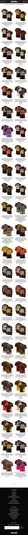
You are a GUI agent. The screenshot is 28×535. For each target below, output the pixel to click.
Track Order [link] (14, 500)
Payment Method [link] (14, 515)
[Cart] (26, 1)
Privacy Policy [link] (14, 517)
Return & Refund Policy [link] (14, 514)
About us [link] (14, 492)
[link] (4, 1)
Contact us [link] (14, 495)
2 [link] (15, 483)
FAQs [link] (14, 498)
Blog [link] (14, 518)
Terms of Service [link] (14, 501)
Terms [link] (22, 4)
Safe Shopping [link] (14, 510)
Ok (21, 527)
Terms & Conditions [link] (14, 509)
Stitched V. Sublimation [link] (14, 503)
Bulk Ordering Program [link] (14, 497)
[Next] (19, 483)
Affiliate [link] (14, 493)
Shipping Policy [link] (14, 512)
